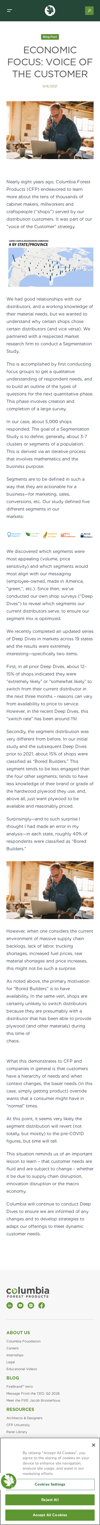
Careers (12, 1348)
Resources (20, 1409)
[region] (50, 1481)
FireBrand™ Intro (19, 1387)
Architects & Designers (24, 1418)
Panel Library (16, 1432)
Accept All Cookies (50, 1515)
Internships (14, 1355)
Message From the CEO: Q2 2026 (33, 1393)
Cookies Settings (50, 1484)
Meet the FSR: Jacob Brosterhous (33, 1400)
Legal (10, 1362)
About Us (18, 1332)
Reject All (49, 1500)
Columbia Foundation (23, 1341)
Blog (12, 1378)
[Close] (93, 1445)
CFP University (18, 1425)
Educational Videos (21, 1369)
